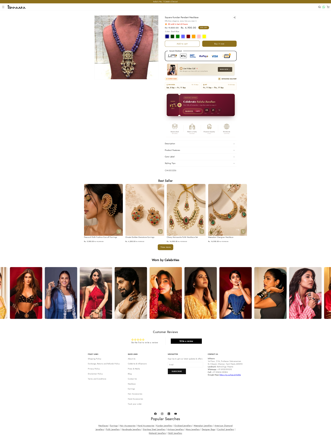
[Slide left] (88, 198)
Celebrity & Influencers (137, 363)
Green (177, 36)
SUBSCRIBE (177, 371)
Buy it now (219, 43)
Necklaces (103, 425)
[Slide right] (243, 198)
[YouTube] (175, 414)
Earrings (131, 388)
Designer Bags (208, 429)
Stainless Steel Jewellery (154, 429)
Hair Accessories (135, 394)
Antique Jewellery (175, 429)
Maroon (188, 36)
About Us (132, 358)
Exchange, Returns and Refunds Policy (104, 363)
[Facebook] (155, 414)
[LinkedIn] (169, 414)
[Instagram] (162, 414)
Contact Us (132, 379)
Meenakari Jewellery (203, 425)
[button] (3, 7)
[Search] (319, 7)
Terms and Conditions (97, 379)
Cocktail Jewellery (225, 429)
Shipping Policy (94, 358)
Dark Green (172, 36)
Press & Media (134, 368)
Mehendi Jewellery (157, 433)
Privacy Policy (94, 368)
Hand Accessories (135, 399)
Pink (199, 36)
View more (165, 247)
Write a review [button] (186, 341)
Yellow (204, 36)
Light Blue (183, 36)
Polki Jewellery (113, 429)
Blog (130, 373)
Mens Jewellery (193, 429)
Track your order (135, 404)
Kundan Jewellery (164, 425)
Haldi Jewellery (175, 433)
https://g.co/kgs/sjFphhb (230, 375)
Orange (193, 36)
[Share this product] (234, 17)
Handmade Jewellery (131, 429)
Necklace (132, 384)
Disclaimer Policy (95, 373)
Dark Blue (167, 36)
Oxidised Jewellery (183, 425)
